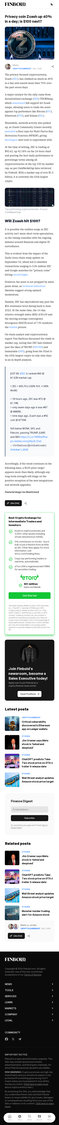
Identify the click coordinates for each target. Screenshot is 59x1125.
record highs (20, 274)
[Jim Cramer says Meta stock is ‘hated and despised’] (12, 742)
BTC (48, 111)
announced (18, 102)
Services (10, 996)
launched (10, 131)
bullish (13, 327)
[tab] (9, 1117)
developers (11, 139)
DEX (36, 98)
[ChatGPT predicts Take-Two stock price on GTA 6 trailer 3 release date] (12, 761)
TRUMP (38, 347)
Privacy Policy (16, 828)
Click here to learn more (36, 1084)
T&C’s (44, 825)
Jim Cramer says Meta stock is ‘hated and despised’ (35, 744)
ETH (20, 115)
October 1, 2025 (19, 449)
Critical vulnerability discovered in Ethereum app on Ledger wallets (36, 725)
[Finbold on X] (13, 1039)
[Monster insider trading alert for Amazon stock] (12, 913)
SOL (41, 115)
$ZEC (22, 373)
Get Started (30, 595)
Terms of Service (32, 974)
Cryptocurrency (22, 68)
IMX (21, 351)
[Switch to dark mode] (51, 4)
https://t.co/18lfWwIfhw (34, 437)
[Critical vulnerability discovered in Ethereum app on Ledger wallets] (12, 723)
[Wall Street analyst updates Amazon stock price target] (12, 779)
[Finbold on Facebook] (6, 1039)
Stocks (26, 736)
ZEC (15, 78)
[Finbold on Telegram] (19, 1039)
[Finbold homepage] (29, 959)
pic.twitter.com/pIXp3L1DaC (26, 441)
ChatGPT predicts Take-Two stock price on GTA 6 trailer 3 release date (37, 763)
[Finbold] (15, 4)
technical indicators (34, 286)
